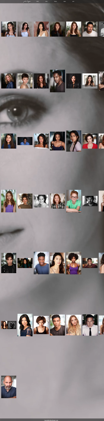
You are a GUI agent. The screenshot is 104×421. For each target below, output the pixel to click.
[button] (55, 1)
